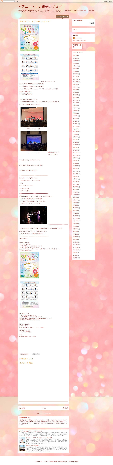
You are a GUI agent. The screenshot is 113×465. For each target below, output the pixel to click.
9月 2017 (75, 252)
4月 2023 (75, 144)
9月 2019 (75, 202)
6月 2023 (75, 142)
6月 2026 (75, 60)
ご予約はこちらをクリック (25, 250)
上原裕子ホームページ (24, 180)
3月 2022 (75, 165)
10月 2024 (76, 102)
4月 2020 (75, 192)
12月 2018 (76, 218)
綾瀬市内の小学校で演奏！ (32, 445)
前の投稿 (65, 408)
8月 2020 (75, 187)
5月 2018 (75, 231)
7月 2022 (75, 160)
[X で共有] (36, 354)
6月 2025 (75, 87)
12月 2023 (76, 126)
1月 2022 (75, 168)
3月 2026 (75, 68)
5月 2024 (75, 113)
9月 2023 (75, 134)
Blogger (76, 461)
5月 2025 (75, 89)
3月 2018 (75, 236)
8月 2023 (75, 137)
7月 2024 (75, 108)
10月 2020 (76, 184)
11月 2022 (76, 152)
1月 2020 (75, 200)
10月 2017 (76, 250)
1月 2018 (75, 242)
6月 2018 (75, 229)
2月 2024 (75, 121)
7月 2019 (75, 208)
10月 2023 (76, 131)
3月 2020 (75, 194)
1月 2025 (75, 97)
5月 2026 (75, 63)
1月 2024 (75, 123)
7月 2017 (75, 255)
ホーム (44, 408)
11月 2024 (76, 100)
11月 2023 (76, 129)
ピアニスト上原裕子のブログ (40, 6)
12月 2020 (76, 181)
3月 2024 (75, 118)
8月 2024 (75, 105)
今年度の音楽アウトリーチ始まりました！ (32, 431)
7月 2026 (75, 58)
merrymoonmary (62, 461)
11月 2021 (76, 171)
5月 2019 (75, 210)
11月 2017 (76, 247)
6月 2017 (75, 257)
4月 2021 (75, 179)
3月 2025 (75, 95)
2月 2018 (75, 239)
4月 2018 (75, 234)
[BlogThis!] (34, 354)
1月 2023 (75, 150)
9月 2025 (75, 84)
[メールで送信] (33, 354)
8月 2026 (75, 55)
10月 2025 (76, 81)
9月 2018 (75, 223)
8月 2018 (75, 226)
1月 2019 (75, 215)
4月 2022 (75, 163)
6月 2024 (75, 110)
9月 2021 (75, 176)
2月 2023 (75, 147)
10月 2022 (76, 155)
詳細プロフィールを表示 (79, 40)
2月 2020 (75, 197)
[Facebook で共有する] (37, 354)
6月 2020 (75, 189)
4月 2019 (75, 213)
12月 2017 (76, 244)
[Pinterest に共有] (39, 354)
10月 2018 (76, 221)
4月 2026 (75, 66)
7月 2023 (75, 139)
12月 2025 (76, 76)
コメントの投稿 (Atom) (45, 413)
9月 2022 (75, 158)
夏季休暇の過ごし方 (25, 417)
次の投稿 (22, 408)
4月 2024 (75, 116)
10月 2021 (76, 173)
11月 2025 (76, 79)
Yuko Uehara (78, 38)
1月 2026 (75, 74)
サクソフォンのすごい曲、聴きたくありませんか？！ (39, 437)
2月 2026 (75, 71)
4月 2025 (75, 92)
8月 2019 (75, 205)
